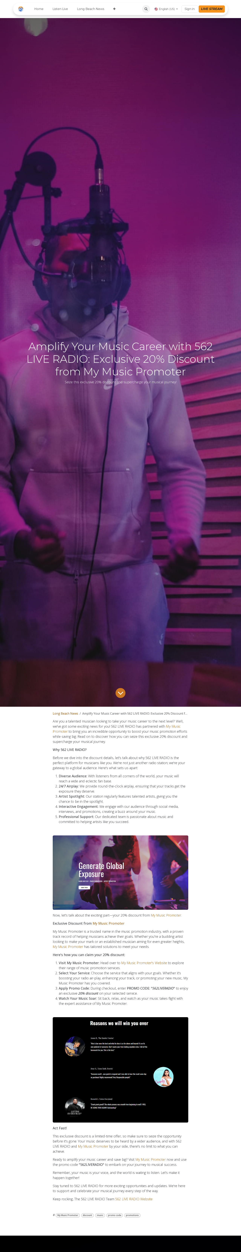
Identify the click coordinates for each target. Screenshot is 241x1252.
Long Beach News (65, 713)
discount (87, 1215)
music (100, 1215)
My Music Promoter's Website (144, 963)
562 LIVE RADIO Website (134, 1199)
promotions (132, 1215)
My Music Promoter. (166, 915)
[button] (146, 9)
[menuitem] (39, 9)
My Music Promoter (108, 923)
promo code (114, 1215)
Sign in (190, 9)
